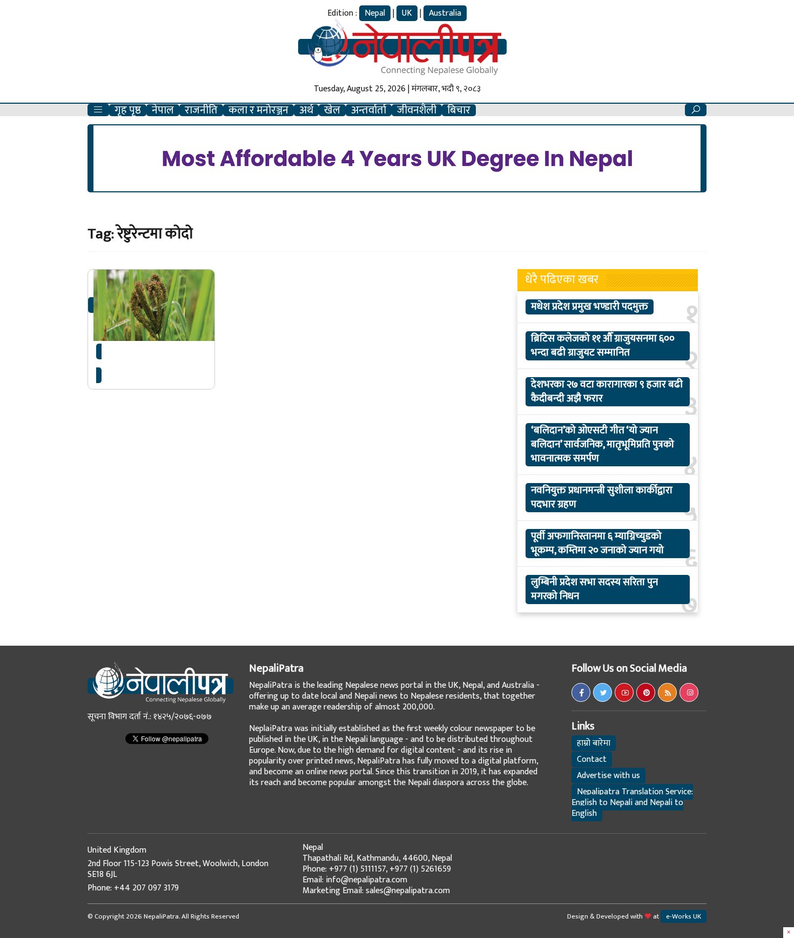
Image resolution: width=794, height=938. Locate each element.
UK (407, 13)
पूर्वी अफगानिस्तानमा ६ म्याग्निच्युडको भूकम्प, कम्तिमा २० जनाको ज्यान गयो (597, 543)
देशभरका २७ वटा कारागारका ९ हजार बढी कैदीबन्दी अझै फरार (607, 391)
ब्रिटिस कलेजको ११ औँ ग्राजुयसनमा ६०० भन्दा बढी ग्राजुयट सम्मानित (603, 345)
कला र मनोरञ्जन (258, 110)
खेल (332, 110)
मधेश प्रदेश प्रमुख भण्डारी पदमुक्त (589, 306)
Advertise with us (608, 775)
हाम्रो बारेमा (593, 743)
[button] (98, 110)
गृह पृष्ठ (128, 110)
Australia (445, 13)
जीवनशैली (416, 110)
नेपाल (163, 110)
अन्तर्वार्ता (368, 110)
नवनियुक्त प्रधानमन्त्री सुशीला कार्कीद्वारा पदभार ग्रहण (601, 497)
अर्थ (306, 110)
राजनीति (201, 110)
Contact (592, 759)
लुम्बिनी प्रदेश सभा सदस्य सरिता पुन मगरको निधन (594, 589)
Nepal (375, 13)
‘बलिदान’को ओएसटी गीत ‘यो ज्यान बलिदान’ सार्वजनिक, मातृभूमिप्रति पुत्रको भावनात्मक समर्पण (602, 444)
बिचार (458, 110)
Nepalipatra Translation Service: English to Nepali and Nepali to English (632, 803)
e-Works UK (683, 916)
